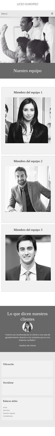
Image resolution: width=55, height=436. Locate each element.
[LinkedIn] (13, 390)
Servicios (6, 410)
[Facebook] (5, 390)
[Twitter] (9, 390)
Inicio (5, 407)
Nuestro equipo (9, 413)
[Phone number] (26, 149)
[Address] (5, 372)
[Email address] (30, 149)
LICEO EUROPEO (27, 4)
